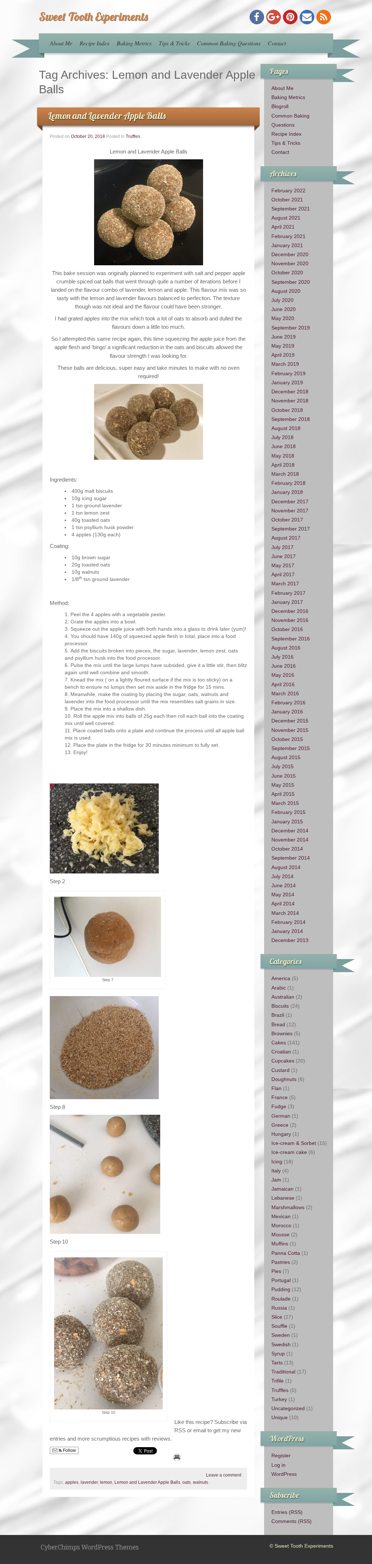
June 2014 (283, 885)
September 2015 (290, 748)
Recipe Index (94, 43)
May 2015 (282, 785)
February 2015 (288, 812)
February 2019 (288, 373)
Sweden (280, 1335)
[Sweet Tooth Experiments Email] (307, 17)
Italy (276, 1171)
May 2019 (282, 346)
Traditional (283, 1372)
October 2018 (287, 410)
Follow (69, 1450)
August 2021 (285, 218)
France (279, 1097)
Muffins (279, 1243)
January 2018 (287, 492)
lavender (89, 1482)
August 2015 (285, 757)
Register (281, 1455)
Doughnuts (283, 1079)
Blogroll (279, 106)
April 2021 (283, 227)
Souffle (279, 1326)
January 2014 (287, 931)
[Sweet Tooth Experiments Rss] (323, 17)
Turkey (279, 1399)
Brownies (281, 1033)
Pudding (280, 1289)
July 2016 (282, 657)
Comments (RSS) (291, 1521)
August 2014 (285, 867)
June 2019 (283, 337)
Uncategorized (288, 1408)
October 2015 (287, 739)
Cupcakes (282, 1061)
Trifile (277, 1381)
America (280, 978)
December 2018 (289, 391)
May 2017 (282, 565)
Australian (282, 997)
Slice (276, 1317)
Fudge (278, 1106)
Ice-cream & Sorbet (293, 1143)
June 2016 (283, 666)
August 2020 (285, 291)
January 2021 (287, 245)
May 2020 (282, 318)
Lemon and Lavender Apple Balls (107, 115)
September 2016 (290, 639)
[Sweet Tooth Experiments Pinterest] (290, 17)
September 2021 (290, 209)
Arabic (278, 988)
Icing (276, 1161)
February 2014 (288, 922)
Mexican (281, 1216)
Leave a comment (223, 1475)
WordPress (284, 1474)
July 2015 (282, 766)
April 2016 (283, 684)
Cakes (278, 1042)
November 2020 (289, 263)
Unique (279, 1417)
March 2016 (285, 693)
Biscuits (280, 1006)
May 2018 (282, 456)
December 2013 (289, 940)
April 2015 (283, 794)
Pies (276, 1271)
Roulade (281, 1299)
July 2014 (282, 876)
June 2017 (283, 556)
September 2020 (290, 282)
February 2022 (288, 190)
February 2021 (288, 236)
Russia (279, 1308)
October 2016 (287, 629)
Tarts (277, 1363)
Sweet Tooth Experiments (93, 16)
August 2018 (285, 428)
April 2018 (283, 465)
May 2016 (282, 675)
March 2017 (285, 583)
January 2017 (287, 602)
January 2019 (287, 382)
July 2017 (282, 547)
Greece (279, 1125)
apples (71, 1482)
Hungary (281, 1134)
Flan (276, 1088)
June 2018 (283, 446)
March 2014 (285, 913)
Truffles (133, 136)
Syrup (278, 1353)
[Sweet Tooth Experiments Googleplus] (273, 17)
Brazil (277, 1015)
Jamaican (282, 1189)
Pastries (280, 1262)
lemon (106, 1482)
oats (186, 1482)
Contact (277, 43)
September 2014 (290, 858)
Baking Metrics (134, 43)
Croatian (281, 1052)
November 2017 (289, 510)
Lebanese (282, 1198)
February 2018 (288, 483)
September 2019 (290, 328)
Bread (278, 1024)
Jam (276, 1180)
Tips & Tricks (174, 43)
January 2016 (287, 712)
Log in (278, 1465)
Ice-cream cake (289, 1152)
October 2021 (287, 199)
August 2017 (285, 538)
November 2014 (289, 840)
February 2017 (288, 593)
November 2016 (289, 620)
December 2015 (289, 721)
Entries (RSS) (287, 1512)
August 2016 (285, 648)
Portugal (281, 1280)
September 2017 (290, 529)
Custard (280, 1070)
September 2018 (290, 419)
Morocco (281, 1225)
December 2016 (289, 611)
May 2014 (282, 894)
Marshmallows (287, 1207)
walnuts (200, 1482)
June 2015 (283, 776)
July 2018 (282, 437)
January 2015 (287, 821)
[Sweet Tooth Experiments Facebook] (257, 17)
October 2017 (287, 520)
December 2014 (289, 831)
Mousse (280, 1234)
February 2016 (288, 702)
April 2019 (283, 355)
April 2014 (283, 903)
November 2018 (289, 401)
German (280, 1116)
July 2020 (282, 300)
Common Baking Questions (228, 43)
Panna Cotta (285, 1253)
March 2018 (285, 474)
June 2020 (283, 309)
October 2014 (287, 849)
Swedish (281, 1344)
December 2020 (289, 254)
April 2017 (283, 574)
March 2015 (285, 803)
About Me (61, 43)
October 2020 (287, 272)
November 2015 (289, 730)
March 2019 (285, 364)
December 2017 (289, 501)
